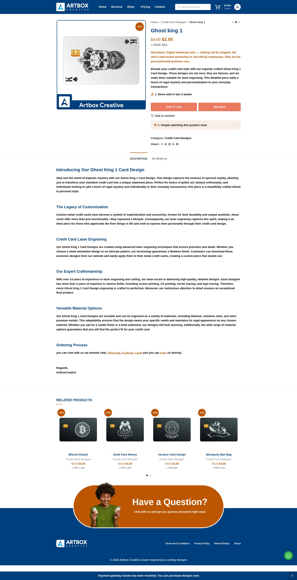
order (163, 352)
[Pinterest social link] (170, 144)
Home (155, 22)
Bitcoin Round (78, 454)
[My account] (237, 7)
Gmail (138, 352)
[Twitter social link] (166, 144)
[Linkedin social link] (173, 144)
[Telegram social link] (177, 144)
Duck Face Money (125, 454)
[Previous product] (233, 22)
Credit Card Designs (174, 22)
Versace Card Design (172, 454)
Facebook (127, 352)
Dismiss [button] (292, 575)
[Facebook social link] (162, 144)
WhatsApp (113, 352)
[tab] (138, 157)
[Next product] (239, 22)
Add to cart (174, 106)
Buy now (220, 106)
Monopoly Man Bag (219, 454)
